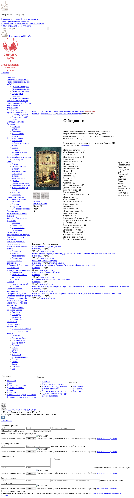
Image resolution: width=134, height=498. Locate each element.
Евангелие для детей (21, 185)
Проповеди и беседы (21, 209)
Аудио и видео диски (16, 112)
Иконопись (12, 232)
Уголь (14, 364)
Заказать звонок (21, 24)
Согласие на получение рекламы (21, 397)
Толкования (12, 322)
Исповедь (16, 314)
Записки (15, 345)
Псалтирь (16, 136)
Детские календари (20, 86)
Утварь (10, 333)
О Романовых (13, 267)
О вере (15, 148)
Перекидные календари (17, 94)
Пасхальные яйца (19, 357)
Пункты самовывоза (67, 111)
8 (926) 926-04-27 (8, 26)
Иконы (15, 347)
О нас (3, 21)
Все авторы (78, 389)
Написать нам (7, 24)
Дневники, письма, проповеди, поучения (16, 198)
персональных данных (107, 439)
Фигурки (16, 366)
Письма (15, 204)
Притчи (15, 155)
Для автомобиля (19, 338)
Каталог (5, 73)
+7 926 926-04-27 (28, 410)
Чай (13, 369)
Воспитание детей (20, 284)
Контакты (36, 111)
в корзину (37, 201)
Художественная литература (14, 325)
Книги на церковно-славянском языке (16, 243)
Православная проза (21, 331)
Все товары (78, 386)
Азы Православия (15, 110)
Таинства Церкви (14, 310)
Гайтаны (16, 336)
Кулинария (17, 225)
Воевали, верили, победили (19, 103)
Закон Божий (18, 307)
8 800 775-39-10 (13, 410)
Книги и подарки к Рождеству (15, 238)
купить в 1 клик (40, 204)
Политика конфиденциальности (21, 395)
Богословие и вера (15, 138)
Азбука (15, 164)
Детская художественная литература (19, 171)
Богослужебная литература (19, 157)
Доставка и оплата (49, 111)
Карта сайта (6, 420)
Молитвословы (19, 256)
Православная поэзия (21, 329)
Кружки (15, 350)
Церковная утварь (50, 396)
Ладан (14, 352)
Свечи (15, 361)
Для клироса (17, 159)
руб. (27, 36)
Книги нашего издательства (13, 106)
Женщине (11, 216)
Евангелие (16, 131)
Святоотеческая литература (19, 296)
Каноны (15, 253)
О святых (16, 279)
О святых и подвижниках (18, 270)
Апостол (16, 126)
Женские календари (21, 89)
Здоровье (16, 223)
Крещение (16, 317)
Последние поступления (18, 79)
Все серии (77, 391)
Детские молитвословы (18, 177)
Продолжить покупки (11, 19)
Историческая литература (18, 235)
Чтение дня (90, 111)
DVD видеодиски (20, 115)
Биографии (17, 272)
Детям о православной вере (20, 181)
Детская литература (51, 389)
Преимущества (13, 21)
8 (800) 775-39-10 (23, 26)
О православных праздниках (14, 261)
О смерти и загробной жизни (19, 151)
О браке (15, 286)
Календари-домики (20, 98)
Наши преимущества (16, 385)
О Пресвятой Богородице (18, 265)
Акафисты (16, 251)
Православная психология (18, 228)
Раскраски (16, 195)
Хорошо (4, 496)
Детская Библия (19, 166)
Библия (15, 129)
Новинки (11, 77)
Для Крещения (18, 343)
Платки (15, 359)
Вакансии (25, 21)
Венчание (16, 312)
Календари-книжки (20, 91)
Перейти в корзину (29, 19)
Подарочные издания (16, 293)
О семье (10, 282)
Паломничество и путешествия (15, 290)
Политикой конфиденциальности (106, 493)
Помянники (17, 258)
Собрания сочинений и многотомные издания (17, 299)
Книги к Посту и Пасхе (17, 101)
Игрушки (16, 192)
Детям (9, 162)
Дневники (16, 202)
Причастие (17, 319)
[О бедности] (48, 191)
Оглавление (85, 145)
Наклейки (16, 354)
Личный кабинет (36, 24)
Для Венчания (18, 340)
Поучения (16, 206)
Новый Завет (18, 133)
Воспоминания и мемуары (19, 275)
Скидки (80, 111)
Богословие (17, 140)
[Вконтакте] (3, 418)
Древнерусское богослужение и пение (17, 212)
